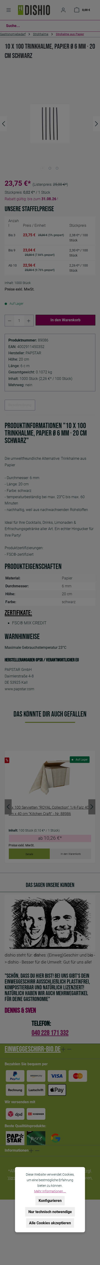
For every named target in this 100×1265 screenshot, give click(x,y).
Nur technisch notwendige (50, 1212)
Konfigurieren (50, 1200)
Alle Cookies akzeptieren (50, 1223)
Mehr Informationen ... (50, 1191)
